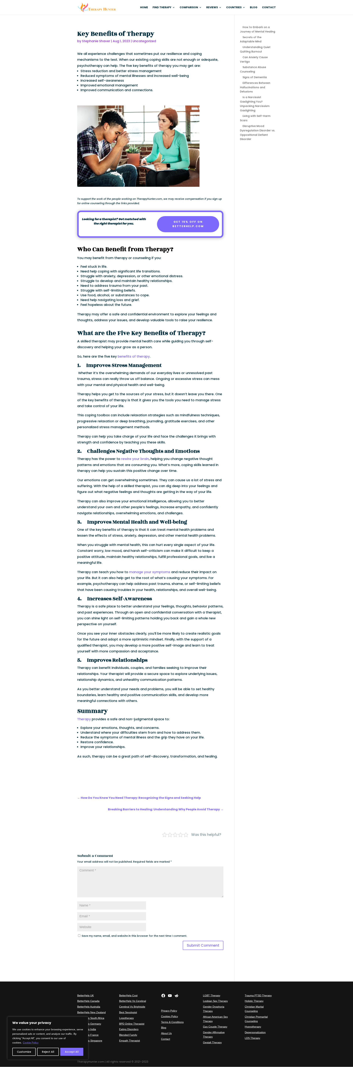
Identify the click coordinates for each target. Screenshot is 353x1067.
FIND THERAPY (162, 7)
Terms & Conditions (172, 1022)
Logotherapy (126, 1018)
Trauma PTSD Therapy (258, 995)
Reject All (48, 1052)
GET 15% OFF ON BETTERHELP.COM (188, 224)
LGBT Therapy (211, 995)
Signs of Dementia (255, 77)
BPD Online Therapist (131, 1023)
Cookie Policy (30, 1042)
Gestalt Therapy (212, 1042)
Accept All (72, 1052)
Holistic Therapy (254, 1000)
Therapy (84, 719)
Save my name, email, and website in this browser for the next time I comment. (134, 936)
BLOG (253, 7)
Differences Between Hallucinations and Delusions (255, 87)
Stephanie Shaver (96, 41)
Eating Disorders (128, 1029)
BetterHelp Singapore (89, 1040)
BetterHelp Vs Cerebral (132, 1000)
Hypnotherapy (253, 1026)
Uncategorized (144, 41)
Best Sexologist (128, 1012)
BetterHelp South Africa (90, 1018)
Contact (165, 1038)
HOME (144, 7)
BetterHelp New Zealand (91, 1012)
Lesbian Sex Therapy (215, 1000)
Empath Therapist (129, 1040)
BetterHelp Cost (128, 995)
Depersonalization (255, 1032)
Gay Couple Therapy (215, 1026)
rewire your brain (135, 458)
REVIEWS (212, 7)
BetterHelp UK (85, 995)
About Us (166, 1033)
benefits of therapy (134, 356)
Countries (234, 7)
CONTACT (269, 7)
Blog (163, 1027)
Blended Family (128, 1034)
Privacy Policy (169, 1010)
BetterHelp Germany (89, 1023)
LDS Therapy (252, 1038)
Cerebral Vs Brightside (132, 1006)
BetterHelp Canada (88, 1000)
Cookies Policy (169, 1016)
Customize (24, 1052)
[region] (47, 1038)
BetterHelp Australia (88, 1006)
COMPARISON (189, 7)
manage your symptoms (149, 572)
